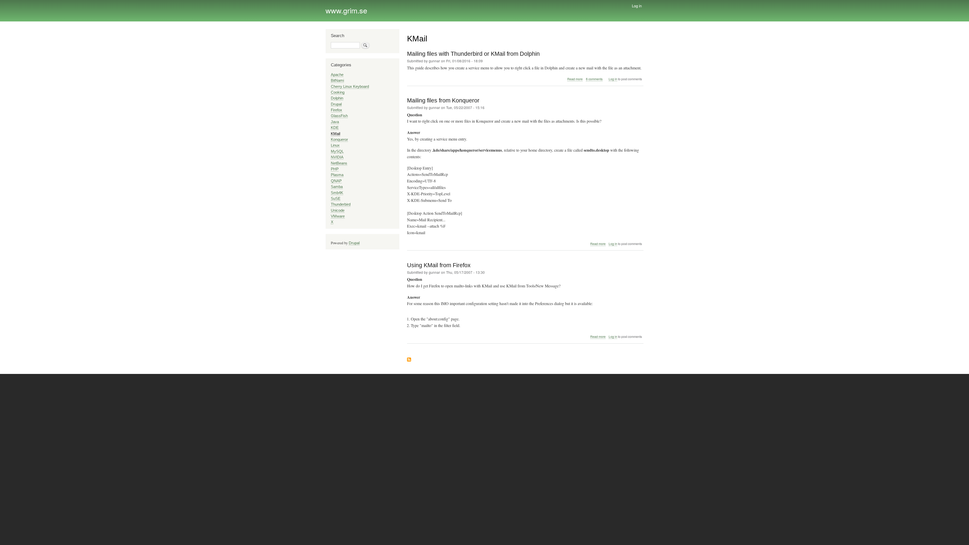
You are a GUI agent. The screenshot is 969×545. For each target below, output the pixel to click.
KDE (335, 128)
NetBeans (339, 163)
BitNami (337, 80)
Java (335, 122)
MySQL (337, 151)
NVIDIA (337, 157)
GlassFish (339, 116)
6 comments (594, 79)
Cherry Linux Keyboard (350, 87)
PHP (335, 169)
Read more (575, 79)
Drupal (336, 104)
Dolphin (337, 98)
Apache (337, 75)
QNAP (336, 181)
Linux (335, 145)
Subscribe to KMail (409, 360)
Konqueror (339, 140)
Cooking (337, 92)
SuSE (335, 199)
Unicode (337, 210)
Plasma (337, 175)
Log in (637, 5)
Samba (337, 187)
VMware (338, 216)
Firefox (336, 110)
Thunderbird (341, 204)
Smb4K (337, 193)
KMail (335, 134)
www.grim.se (346, 10)
